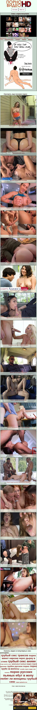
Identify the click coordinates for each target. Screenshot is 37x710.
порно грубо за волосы (19, 667)
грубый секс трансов (14, 655)
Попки (24, 39)
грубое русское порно (18, 666)
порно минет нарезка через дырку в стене (18, 658)
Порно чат (22, 9)
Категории (15, 9)
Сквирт (18, 39)
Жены (30, 39)
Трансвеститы (9, 39)
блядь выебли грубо (5, 664)
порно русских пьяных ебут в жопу (18, 673)
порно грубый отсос (21, 682)
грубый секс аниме (22, 661)
